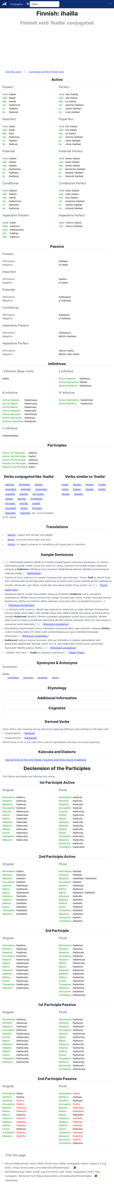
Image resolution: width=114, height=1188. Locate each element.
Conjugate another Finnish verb (46, 71)
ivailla (65, 484)
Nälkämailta (33, 573)
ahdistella (24, 484)
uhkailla (78, 494)
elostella (10, 503)
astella (9, 498)
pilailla (101, 489)
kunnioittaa (13, 677)
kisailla (77, 489)
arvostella (38, 494)
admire (11, 534)
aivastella (10, 489)
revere (11, 544)
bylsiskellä (36, 498)
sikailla (65, 494)
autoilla (22, 498)
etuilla (24, 508)
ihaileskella (30, 737)
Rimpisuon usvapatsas (21, 605)
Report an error (11, 1180)
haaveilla (25, 513)
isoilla (65, 489)
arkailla (24, 494)
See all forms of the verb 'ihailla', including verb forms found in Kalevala (45, 759)
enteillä (24, 503)
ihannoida (28, 677)
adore (11, 539)
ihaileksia (29, 733)
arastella (10, 494)
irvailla (102, 484)
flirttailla (37, 508)
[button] (110, 4)
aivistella (26, 489)
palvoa (55, 677)
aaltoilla (9, 484)
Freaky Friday (76, 652)
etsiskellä (10, 508)
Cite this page (13, 71)
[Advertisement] (57, 46)
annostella (41, 489)
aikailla (38, 484)
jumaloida (42, 677)
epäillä (36, 503)
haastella (10, 513)
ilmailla (89, 484)
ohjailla (89, 489)
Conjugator (16, 4)
